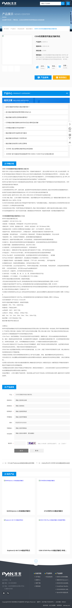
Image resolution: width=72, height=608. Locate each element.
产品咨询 (44, 77)
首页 (7, 28)
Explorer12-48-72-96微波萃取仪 (18, 550)
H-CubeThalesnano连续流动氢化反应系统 (21, 463)
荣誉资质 (38, 586)
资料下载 (38, 583)
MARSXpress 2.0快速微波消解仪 (18, 511)
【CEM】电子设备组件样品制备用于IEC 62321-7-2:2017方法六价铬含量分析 (30, 154)
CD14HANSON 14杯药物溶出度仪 (63, 589)
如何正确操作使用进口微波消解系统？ (18, 107)
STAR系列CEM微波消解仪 (53, 511)
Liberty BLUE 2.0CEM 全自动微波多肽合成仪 (56, 463)
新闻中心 (38, 580)
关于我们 (38, 576)
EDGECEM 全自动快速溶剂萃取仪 (63, 583)
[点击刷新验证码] (31, 443)
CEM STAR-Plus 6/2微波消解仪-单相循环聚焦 (53, 550)
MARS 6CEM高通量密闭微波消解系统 (63, 576)
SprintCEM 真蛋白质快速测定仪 (63, 592)
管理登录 (59, 605)
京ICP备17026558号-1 (48, 602)
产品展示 (13, 28)
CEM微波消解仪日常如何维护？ (16, 128)
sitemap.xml (66, 605)
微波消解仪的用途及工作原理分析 (16, 138)
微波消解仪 (29, 28)
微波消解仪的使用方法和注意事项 (16, 143)
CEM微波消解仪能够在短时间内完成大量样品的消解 (22, 122)
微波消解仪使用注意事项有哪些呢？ (17, 117)
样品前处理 (21, 28)
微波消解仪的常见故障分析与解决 (16, 133)
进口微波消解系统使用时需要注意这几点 (18, 112)
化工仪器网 (52, 605)
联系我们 (63, 77)
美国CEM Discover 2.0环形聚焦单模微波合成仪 (63, 580)
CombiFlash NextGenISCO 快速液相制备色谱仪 (63, 586)
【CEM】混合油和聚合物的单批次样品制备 (19, 148)
